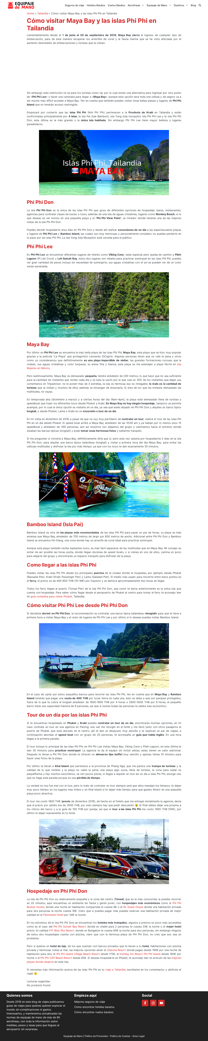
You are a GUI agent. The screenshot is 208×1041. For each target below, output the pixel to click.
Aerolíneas (134, 5)
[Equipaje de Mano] (21, 5)
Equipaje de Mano (157, 5)
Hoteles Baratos (96, 5)
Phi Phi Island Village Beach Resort (78, 954)
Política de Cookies (120, 1036)
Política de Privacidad (96, 1036)
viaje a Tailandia (115, 969)
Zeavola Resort (116, 950)
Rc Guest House (133, 907)
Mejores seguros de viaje (89, 1001)
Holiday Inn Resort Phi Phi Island (140, 954)
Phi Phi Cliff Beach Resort (56, 957)
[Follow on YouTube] (161, 1003)
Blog (193, 5)
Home (30, 13)
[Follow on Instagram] (153, 1003)
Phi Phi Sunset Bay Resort (69, 926)
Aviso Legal (138, 1036)
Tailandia (42, 13)
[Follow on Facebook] (145, 1003)
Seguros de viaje (74, 5)
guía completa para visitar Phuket (51, 596)
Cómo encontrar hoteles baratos (94, 1007)
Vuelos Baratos (116, 5)
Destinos (179, 5)
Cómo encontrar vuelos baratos (93, 1012)
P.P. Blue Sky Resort (61, 930)
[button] (199, 5)
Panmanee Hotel (53, 914)
